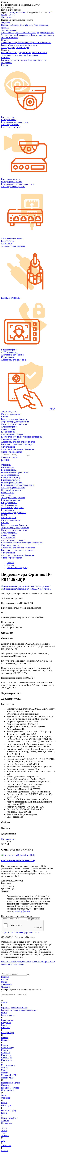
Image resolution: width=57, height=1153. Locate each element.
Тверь (4, 1128)
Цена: (4, 888)
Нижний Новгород (10, 1088)
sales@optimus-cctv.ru (29, 932)
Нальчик (5, 1085)
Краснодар (6, 1055)
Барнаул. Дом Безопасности (14, 1007)
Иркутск (5, 1040)
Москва (4, 1073)
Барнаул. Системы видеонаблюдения (18, 1010)
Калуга (4, 1050)
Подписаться (33, 919)
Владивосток (7, 1020)
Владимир (6, 1022)
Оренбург (5, 1098)
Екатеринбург (7, 1032)
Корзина (5, 460)
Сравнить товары (9, 457)
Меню (4, 982)
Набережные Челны (10, 1083)
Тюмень (5, 1135)
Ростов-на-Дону (8, 1110)
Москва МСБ (7, 1078)
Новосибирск (7, 1090)
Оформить (6, 465)
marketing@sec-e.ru (22, 911)
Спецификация (8, 839)
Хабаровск (6, 1145)
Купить (5, 891)
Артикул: (5, 881)
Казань (4, 1045)
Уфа (3, 1140)
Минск (4, 1067)
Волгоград (6, 1025)
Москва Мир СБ (8, 1075)
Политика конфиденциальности (16, 961)
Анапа (4, 1002)
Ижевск (4, 1037)
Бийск (4, 1012)
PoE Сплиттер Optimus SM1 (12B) (18, 860)
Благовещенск (8, 1015)
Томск (4, 1130)
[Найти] (28, 455)
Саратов (5, 1120)
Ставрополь (6, 1123)
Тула (3, 1133)
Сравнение (6, 984)
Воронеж (5, 1027)
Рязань (4, 1113)
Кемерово (5, 1052)
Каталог (5, 979)
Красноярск (6, 1057)
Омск (3, 1095)
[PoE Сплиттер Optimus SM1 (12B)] (18, 855)
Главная (5, 977)
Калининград (7, 1047)
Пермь (4, 1103)
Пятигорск (6, 1105)
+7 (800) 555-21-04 (16, 12)
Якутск (4, 1150)
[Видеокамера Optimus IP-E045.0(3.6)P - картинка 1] (26, 586)
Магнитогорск (8, 1065)
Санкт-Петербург (9, 1118)
